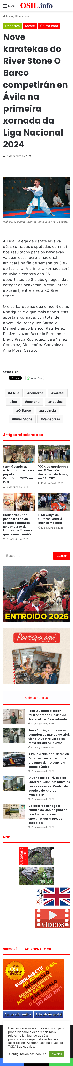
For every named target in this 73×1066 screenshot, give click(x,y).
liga (14, 402)
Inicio (9, 16)
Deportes (12, 26)
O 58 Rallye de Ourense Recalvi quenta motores (50, 519)
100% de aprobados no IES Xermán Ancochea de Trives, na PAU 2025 (53, 472)
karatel (58, 393)
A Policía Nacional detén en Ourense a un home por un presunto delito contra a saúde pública (48, 760)
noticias (56, 402)
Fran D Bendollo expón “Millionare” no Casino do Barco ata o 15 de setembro (48, 715)
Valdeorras (51, 419)
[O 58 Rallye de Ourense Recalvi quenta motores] (54, 502)
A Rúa (14, 393)
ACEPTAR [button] (57, 1053)
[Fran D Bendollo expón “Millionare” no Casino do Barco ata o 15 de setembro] (14, 716)
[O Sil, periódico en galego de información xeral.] (36, 5)
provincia (48, 410)
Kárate (30, 26)
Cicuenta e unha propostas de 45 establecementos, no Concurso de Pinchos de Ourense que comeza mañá (17, 524)
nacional (33, 402)
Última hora (22, 16)
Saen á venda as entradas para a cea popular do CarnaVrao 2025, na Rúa (18, 474)
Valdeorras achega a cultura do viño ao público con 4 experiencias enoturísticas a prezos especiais (48, 814)
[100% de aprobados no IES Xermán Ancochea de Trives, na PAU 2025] (54, 454)
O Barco (24, 410)
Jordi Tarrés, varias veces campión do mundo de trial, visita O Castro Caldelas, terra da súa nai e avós (49, 736)
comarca (36, 393)
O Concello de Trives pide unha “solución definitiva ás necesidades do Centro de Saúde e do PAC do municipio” (49, 786)
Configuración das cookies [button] (27, 1054)
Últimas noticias (36, 698)
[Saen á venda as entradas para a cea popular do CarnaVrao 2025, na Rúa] (19, 454)
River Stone (23, 419)
